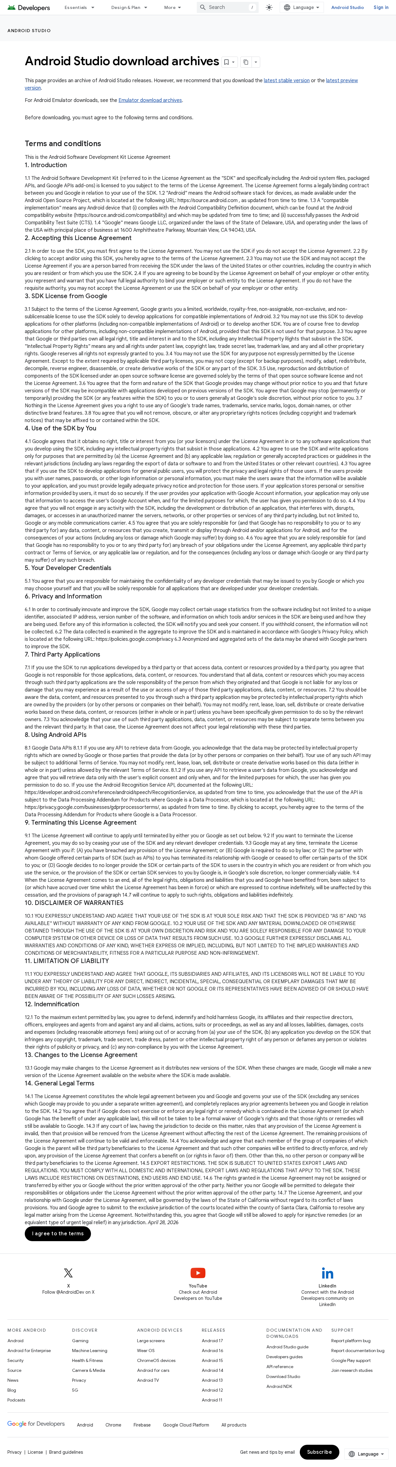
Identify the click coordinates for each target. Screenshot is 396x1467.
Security (15, 1360)
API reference (279, 1366)
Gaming (80, 1340)
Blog (11, 1390)
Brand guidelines (66, 1452)
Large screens (151, 1340)
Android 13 (212, 1380)
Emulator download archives (150, 100)
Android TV (148, 1380)
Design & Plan (125, 7)
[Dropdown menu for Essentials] (95, 7)
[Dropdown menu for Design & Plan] (148, 7)
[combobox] (228, 7)
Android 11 (212, 1400)
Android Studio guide (287, 1347)
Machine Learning (89, 1350)
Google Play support (351, 1360)
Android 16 (212, 1350)
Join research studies (351, 1370)
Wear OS (146, 1350)
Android (15, 1340)
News (12, 1380)
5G (75, 1390)
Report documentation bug (358, 1350)
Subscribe (319, 1452)
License (35, 1452)
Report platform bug (351, 1340)
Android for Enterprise (29, 1350)
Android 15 (212, 1360)
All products (234, 1425)
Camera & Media (88, 1370)
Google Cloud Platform (186, 1425)
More (170, 7)
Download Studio (283, 1376)
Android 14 (212, 1370)
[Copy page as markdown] (246, 62)
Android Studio (347, 7)
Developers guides (284, 1356)
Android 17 (212, 1340)
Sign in (381, 7)
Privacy (79, 1380)
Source (14, 1370)
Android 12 (212, 1390)
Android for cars (153, 1370)
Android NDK (279, 1386)
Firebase (142, 1425)
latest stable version (287, 81)
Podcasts (16, 1400)
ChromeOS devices (156, 1360)
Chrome (113, 1425)
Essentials (76, 7)
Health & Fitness (87, 1360)
